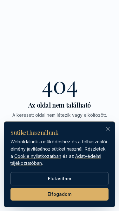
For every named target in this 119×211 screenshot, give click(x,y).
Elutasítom (59, 178)
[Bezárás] (108, 129)
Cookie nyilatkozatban (37, 156)
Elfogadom (59, 194)
